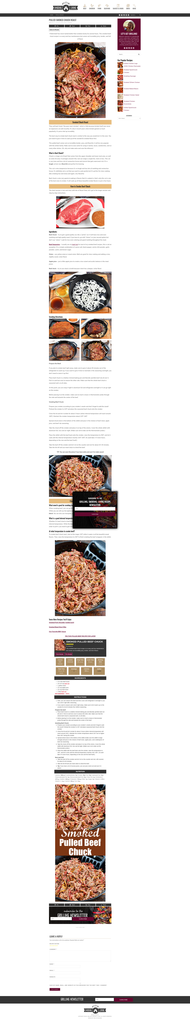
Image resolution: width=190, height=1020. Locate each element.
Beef (84, 927)
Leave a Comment (67, 22)
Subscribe (83, 919)
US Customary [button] (59, 693)
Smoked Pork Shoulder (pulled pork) (61, 623)
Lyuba (99, 671)
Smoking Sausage (130, 76)
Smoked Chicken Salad (131, 95)
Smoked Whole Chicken (132, 82)
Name (52, 964)
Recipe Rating (54, 943)
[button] (67, 644)
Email (52, 970)
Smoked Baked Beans (131, 89)
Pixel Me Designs (97, 1018)
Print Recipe (59, 654)
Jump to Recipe (54, 30)
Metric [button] (67, 693)
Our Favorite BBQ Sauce (57, 632)
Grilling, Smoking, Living (65, 6)
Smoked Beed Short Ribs (57, 627)
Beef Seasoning (54, 244)
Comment (53, 949)
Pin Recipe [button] (68, 654)
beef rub (75, 244)
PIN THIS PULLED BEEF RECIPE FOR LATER (80, 636)
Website (52, 977)
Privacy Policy (95, 1014)
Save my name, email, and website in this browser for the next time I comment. (78, 985)
